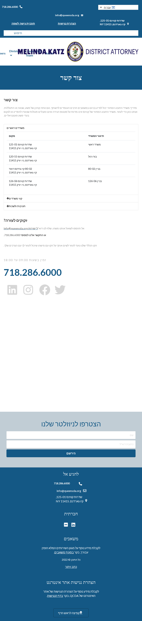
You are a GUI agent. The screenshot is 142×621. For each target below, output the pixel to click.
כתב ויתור (71, 566)
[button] (118, 7)
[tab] (71, 128)
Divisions (15, 51)
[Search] (6, 33)
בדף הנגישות (55, 595)
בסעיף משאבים (64, 552)
